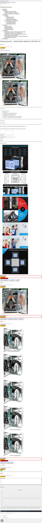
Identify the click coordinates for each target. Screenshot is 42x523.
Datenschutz (4, 515)
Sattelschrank (7, 50)
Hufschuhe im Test (10, 18)
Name (1, 135)
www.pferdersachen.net (9, 513)
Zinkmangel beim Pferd (11, 23)
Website (2, 138)
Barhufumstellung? (10, 17)
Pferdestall (5, 9)
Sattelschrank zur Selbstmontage (6, 463)
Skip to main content (4, 1)
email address (3, 136)
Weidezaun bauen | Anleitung (10, 11)
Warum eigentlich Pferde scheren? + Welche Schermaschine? (16, 36)
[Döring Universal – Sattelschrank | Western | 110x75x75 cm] (12, 53)
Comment (2, 134)
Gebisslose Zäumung (9, 27)
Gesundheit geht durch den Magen (11, 20)
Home (1, 511)
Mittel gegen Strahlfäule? (11, 19)
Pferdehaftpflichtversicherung (10, 37)
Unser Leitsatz (5, 517)
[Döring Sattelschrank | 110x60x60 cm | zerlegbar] (10, 279)
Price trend (2, 49)
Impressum (4, 516)
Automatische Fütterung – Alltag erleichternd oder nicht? (15, 34)
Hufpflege (6, 15)
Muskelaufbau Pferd (8, 28)
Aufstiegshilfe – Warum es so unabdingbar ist (13, 32)
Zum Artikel (3, 459)
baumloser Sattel (8, 26)
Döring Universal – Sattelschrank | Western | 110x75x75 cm (11, 319)
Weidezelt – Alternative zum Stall (11, 12)
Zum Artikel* (2, 47)
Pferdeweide (5, 10)
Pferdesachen (9, 7)
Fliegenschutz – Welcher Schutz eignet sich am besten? (15, 31)
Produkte (5, 511)
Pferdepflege (5, 14)
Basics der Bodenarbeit (9, 29)
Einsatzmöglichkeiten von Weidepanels (12, 13)
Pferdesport (5, 25)
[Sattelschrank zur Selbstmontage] (7, 462)
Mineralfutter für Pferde (11, 21)
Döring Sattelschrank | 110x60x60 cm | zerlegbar (9, 280)
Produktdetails (3, 276)
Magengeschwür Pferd (11, 22)
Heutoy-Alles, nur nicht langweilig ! (11, 35)
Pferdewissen (5, 38)
